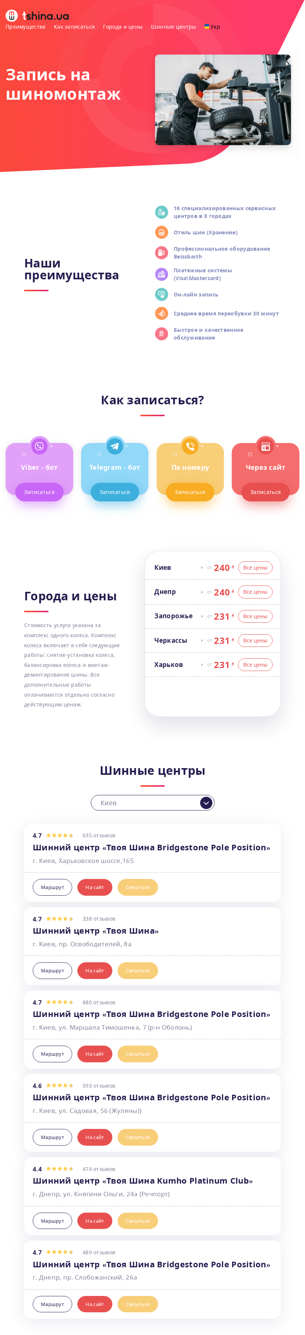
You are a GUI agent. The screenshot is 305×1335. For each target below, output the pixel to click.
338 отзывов (99, 918)
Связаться (138, 887)
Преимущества (26, 26)
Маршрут (52, 887)
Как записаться (74, 26)
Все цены (255, 567)
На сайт (95, 887)
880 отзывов (99, 1002)
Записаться (39, 491)
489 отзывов (99, 1252)
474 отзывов (99, 1168)
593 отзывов (99, 1085)
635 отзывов (99, 835)
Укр (215, 26)
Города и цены (122, 26)
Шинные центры (173, 26)
